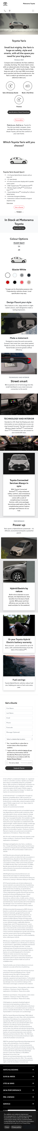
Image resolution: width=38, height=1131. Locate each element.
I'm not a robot (14, 763)
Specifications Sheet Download (19, 112)
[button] (33, 11)
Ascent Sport (19, 243)
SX (19, 246)
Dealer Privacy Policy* (14, 759)
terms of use (27, 750)
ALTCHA (30, 762)
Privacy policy (16, 1127)
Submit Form (19, 768)
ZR (19, 250)
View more (10, 203)
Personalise (19, 120)
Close (7, 1127)
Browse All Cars (19, 228)
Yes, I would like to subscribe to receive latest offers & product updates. (17, 745)
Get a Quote (19, 207)
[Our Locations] (10, 11)
